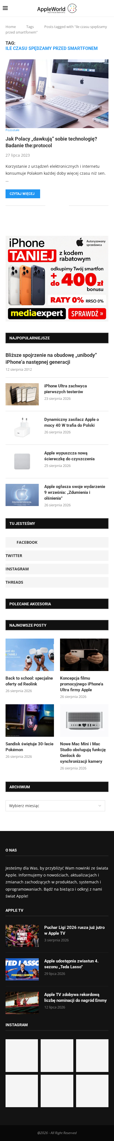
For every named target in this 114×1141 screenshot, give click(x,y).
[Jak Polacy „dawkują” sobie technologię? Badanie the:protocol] (57, 93)
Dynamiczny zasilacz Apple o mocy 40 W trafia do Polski (71, 422)
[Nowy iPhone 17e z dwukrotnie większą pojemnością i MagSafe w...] (56, 1091)
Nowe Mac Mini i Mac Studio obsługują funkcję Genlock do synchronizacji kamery (83, 752)
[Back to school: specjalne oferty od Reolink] (30, 655)
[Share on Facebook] (53, 205)
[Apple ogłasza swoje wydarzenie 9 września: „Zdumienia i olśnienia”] (22, 495)
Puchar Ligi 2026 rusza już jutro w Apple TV (74, 930)
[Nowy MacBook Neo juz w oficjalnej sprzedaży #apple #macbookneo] (92, 1055)
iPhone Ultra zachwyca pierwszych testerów (65, 388)
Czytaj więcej (22, 194)
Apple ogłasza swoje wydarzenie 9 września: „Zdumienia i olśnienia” (74, 492)
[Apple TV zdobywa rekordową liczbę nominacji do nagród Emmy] (22, 1003)
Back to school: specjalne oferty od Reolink (29, 681)
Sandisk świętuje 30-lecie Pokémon (29, 746)
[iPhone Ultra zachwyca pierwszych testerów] (22, 394)
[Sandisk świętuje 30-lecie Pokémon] (30, 720)
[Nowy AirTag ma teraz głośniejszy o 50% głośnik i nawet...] (92, 1091)
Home (11, 26)
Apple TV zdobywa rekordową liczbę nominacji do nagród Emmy (75, 997)
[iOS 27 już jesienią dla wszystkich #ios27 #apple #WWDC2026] (56, 1055)
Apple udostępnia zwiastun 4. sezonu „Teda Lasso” (71, 964)
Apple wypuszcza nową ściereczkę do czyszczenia (69, 456)
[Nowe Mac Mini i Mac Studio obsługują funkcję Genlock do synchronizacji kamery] (84, 720)
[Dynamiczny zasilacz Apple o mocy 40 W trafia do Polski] (22, 428)
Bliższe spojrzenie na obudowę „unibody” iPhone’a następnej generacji (51, 358)
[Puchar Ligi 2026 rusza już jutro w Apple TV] (22, 936)
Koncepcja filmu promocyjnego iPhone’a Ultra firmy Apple (81, 684)
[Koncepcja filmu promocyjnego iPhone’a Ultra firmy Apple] (84, 655)
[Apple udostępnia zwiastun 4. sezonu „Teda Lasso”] (22, 969)
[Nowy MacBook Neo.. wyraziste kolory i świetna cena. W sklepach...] (21, 1091)
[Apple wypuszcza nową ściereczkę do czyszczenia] (22, 461)
